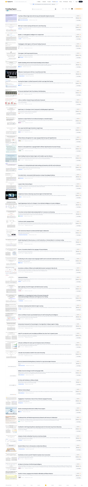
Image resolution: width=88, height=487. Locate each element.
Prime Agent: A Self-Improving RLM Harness (28, 53)
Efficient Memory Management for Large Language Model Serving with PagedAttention (37, 138)
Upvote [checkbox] (78, 15)
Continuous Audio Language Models (26, 221)
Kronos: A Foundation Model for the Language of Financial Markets (33, 249)
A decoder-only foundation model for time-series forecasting (31, 352)
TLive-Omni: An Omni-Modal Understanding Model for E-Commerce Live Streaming (36, 212)
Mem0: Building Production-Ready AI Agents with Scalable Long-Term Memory (35, 156)
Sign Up (80, 1)
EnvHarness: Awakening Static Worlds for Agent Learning (30, 306)
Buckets (55, 1)
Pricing (70, 1)
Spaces (49, 1)
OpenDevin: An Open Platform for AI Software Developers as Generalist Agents (35, 118)
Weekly (66, 8)
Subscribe (53, 4)
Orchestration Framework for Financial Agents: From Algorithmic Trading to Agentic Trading (38, 324)
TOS (17, 485)
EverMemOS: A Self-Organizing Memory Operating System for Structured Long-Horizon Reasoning (39, 426)
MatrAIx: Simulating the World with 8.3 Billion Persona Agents (31, 408)
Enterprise (66, 1)
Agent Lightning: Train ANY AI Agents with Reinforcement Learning (33, 286)
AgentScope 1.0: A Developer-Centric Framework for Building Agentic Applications (36, 109)
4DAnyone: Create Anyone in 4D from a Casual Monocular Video (32, 72)
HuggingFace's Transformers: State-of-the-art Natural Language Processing (35, 398)
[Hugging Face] (45, 485)
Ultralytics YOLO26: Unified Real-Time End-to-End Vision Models (32, 436)
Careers (39, 485)
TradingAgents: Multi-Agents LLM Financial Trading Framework (32, 44)
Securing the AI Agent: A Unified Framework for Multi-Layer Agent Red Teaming (35, 81)
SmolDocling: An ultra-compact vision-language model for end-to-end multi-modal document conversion (41, 258)
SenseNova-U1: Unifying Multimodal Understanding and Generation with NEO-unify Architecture (39, 165)
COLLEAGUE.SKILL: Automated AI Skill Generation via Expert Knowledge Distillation (36, 175)
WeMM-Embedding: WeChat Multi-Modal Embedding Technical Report (33, 62)
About (31, 485)
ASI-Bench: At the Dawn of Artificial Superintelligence (30, 464)
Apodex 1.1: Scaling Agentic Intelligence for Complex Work (31, 34)
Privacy (24, 485)
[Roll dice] (55, 9)
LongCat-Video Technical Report (25, 184)
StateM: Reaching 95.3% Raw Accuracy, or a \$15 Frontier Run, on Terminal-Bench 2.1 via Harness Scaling (41, 240)
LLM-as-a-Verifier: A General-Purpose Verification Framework (31, 100)
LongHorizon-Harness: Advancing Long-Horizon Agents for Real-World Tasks (35, 194)
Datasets (44, 1)
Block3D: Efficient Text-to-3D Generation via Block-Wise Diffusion (32, 446)
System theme (9, 485)
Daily (63, 8)
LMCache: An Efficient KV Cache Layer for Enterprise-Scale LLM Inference (34, 342)
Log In (77, 1)
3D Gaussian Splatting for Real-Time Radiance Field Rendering (31, 91)
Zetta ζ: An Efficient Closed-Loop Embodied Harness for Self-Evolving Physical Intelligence (38, 314)
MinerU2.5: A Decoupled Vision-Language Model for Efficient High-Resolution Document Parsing (39, 146)
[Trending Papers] (72, 8)
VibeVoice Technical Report (24, 390)
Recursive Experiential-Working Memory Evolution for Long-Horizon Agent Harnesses (37, 361)
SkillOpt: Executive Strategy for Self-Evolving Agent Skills (30, 370)
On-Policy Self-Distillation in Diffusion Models (28, 380)
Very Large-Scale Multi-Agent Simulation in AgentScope (30, 128)
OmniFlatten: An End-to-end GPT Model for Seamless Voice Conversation (34, 454)
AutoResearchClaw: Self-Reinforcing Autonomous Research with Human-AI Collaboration (37, 417)
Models (39, 1)
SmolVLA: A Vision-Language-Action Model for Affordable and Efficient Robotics (35, 473)
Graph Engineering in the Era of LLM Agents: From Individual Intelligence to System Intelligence (39, 203)
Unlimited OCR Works (23, 277)
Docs (61, 1)
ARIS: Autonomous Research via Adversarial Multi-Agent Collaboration (33, 230)
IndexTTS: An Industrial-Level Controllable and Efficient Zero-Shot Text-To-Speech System (38, 333)
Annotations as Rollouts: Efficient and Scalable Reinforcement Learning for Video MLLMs (37, 268)
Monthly (69, 8)
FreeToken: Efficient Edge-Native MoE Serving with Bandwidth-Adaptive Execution (36, 16)
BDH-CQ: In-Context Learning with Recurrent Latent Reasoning (32, 25)
